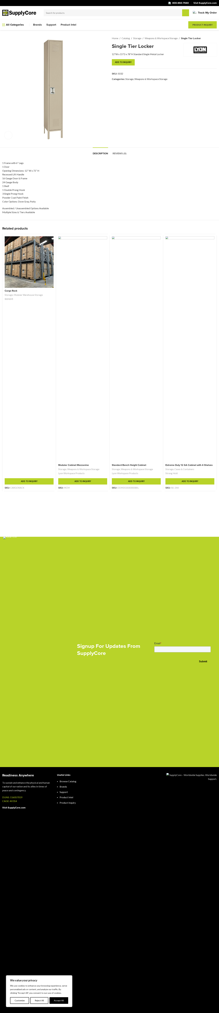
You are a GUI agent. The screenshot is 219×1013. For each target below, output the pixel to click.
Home (115, 38)
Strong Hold (171, 473)
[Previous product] (208, 38)
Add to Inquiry (123, 62)
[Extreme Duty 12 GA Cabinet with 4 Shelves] (189, 349)
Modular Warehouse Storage (28, 295)
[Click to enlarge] (8, 135)
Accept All (59, 1000)
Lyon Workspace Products (71, 473)
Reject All (39, 1000)
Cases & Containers (184, 469)
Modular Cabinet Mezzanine (73, 465)
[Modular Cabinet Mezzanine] (82, 349)
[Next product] (215, 38)
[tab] (100, 152)
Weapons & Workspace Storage (161, 38)
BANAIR (9, 299)
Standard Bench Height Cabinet (129, 465)
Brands (63, 786)
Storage (137, 38)
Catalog (126, 38)
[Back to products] (211, 38)
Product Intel (66, 797)
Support (64, 792)
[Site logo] (19, 12)
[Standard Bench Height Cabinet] (136, 349)
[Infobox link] (205, 13)
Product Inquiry (203, 24)
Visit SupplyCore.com (14, 807)
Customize (20, 1000)
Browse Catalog (68, 781)
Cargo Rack (11, 290)
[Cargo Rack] (29, 262)
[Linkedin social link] (214, 1006)
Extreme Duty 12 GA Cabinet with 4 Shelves (189, 465)
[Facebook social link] (208, 1006)
